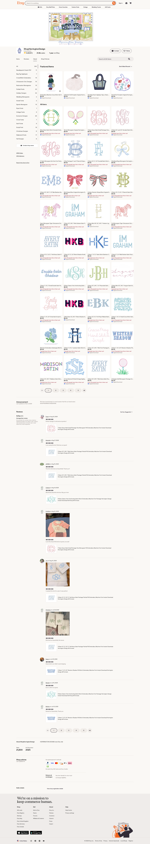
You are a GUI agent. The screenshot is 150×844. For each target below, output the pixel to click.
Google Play (36, 832)
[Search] (114, 3)
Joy (47, 560)
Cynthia (48, 511)
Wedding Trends (96, 7)
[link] (42, 390)
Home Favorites (63, 7)
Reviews (26, 59)
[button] (115, 51)
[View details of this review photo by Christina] (58, 624)
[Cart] (130, 3)
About (35, 59)
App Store (23, 832)
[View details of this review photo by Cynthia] (58, 525)
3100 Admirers (20, 156)
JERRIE (48, 464)
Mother (48, 706)
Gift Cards (108, 7)
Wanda (47, 682)
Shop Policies (45, 59)
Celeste (48, 487)
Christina (48, 610)
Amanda (48, 440)
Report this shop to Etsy (22, 162)
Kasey (47, 659)
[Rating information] (25, 53)
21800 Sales (19, 153)
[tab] (27, 66)
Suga (47, 416)
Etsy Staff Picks (50, 7)
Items (18, 59)
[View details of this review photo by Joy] (58, 574)
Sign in (120, 3)
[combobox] (68, 3)
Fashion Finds (75, 7)
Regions (131, 840)
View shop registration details (55, 788)
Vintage (85, 7)
